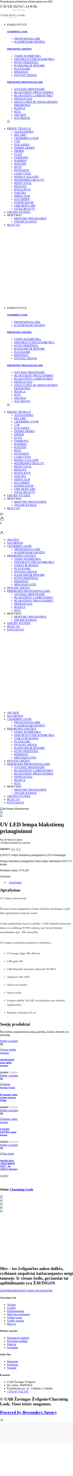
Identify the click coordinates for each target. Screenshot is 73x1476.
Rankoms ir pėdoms (29, 574)
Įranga (20, 607)
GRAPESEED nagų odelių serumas (7, 1062)
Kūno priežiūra (26, 578)
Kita (17, 610)
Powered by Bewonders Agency (28, 1412)
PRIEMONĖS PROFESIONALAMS (28, 591)
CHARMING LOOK (19, 546)
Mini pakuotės (25, 584)
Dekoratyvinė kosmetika (34, 562)
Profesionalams (27, 549)
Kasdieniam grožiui (29, 552)
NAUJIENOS (15, 542)
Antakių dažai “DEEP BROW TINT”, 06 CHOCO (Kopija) (8, 1164)
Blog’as (13, 224)
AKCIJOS (13, 539)
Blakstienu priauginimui (33, 600)
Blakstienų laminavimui (33, 597)
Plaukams (22, 568)
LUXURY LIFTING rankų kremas (8, 1132)
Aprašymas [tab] (15, 882)
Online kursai (25, 221)
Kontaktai (15, 629)
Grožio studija (18, 212)
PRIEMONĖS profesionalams (25, 82)
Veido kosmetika (27, 558)
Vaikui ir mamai (26, 565)
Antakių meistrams (29, 594)
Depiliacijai (23, 603)
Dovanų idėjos (25, 571)
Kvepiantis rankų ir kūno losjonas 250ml (8, 1097)
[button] (15, 843)
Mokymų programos (30, 218)
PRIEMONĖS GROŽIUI (19, 49)
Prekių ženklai (19, 128)
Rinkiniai (21, 581)
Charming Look (17, 31)
